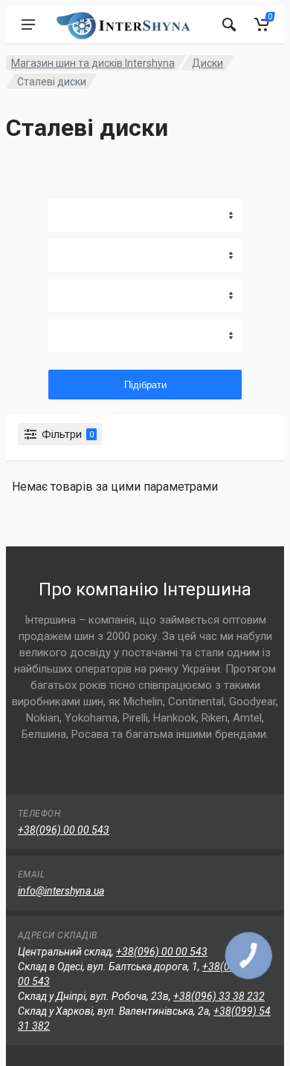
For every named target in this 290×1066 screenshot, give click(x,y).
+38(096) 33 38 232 (219, 996)
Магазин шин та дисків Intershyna (93, 63)
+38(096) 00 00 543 (63, 830)
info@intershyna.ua (61, 891)
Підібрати (145, 384)
